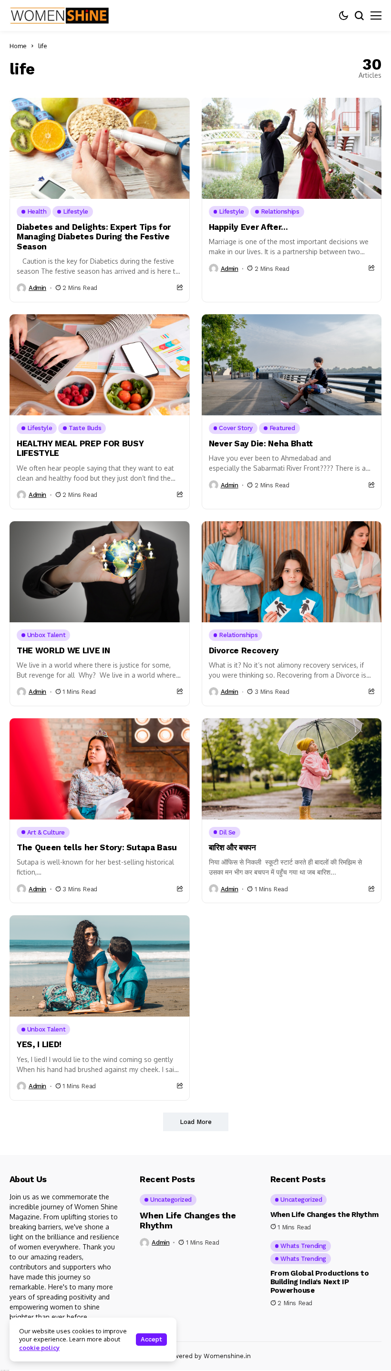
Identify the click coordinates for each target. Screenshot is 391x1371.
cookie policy (39, 1347)
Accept (151, 1339)
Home (18, 46)
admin (37, 287)
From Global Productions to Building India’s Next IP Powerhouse (319, 1282)
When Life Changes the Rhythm (188, 1220)
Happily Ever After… (248, 227)
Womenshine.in (227, 1356)
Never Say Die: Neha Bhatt (261, 443)
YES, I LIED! (39, 1044)
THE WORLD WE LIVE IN (63, 650)
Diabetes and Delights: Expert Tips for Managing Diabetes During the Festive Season (94, 236)
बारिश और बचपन (232, 847)
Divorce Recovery (244, 650)
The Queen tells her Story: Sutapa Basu (97, 847)
